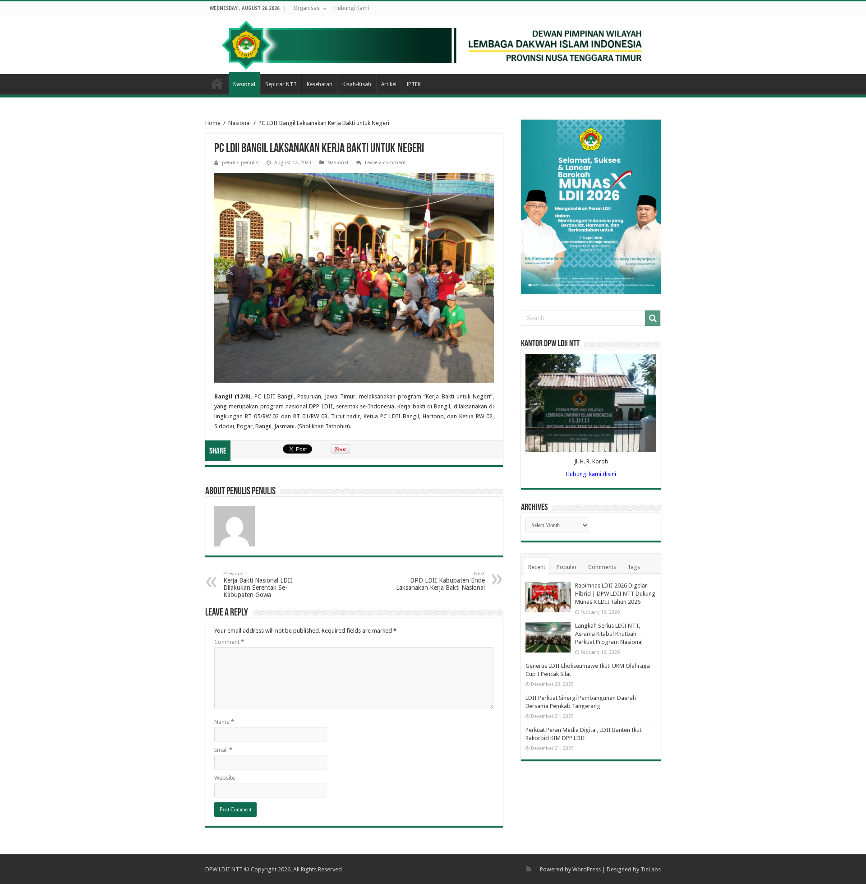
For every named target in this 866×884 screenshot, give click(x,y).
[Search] (652, 318)
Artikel (388, 84)
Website (224, 777)
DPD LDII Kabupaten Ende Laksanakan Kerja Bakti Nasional (440, 581)
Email (223, 749)
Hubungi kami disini (591, 474)
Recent (536, 567)
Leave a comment (385, 163)
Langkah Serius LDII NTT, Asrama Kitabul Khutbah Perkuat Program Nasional (609, 633)
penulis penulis (240, 163)
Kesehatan (319, 84)
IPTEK (413, 84)
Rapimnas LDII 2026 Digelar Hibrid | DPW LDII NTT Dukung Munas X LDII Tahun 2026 (615, 593)
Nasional (244, 84)
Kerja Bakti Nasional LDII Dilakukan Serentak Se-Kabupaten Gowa (257, 584)
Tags (633, 567)
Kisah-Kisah (356, 84)
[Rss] (528, 869)
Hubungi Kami (351, 8)
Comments (602, 567)
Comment (229, 642)
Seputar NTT (281, 84)
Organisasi (307, 8)
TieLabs (650, 869)
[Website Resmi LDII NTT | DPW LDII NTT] (433, 44)
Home (217, 83)
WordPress (586, 869)
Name (224, 721)
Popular (567, 567)
